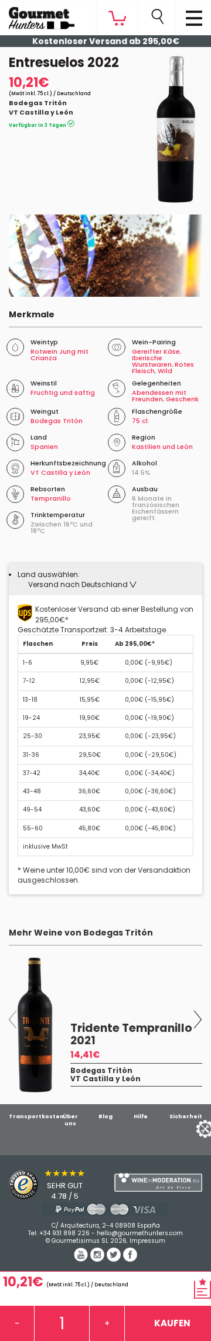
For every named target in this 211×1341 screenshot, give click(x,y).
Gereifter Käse (156, 351)
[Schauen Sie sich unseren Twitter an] (115, 1259)
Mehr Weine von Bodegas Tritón (81, 932)
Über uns (70, 1120)
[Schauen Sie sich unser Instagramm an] (98, 1259)
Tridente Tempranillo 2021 (131, 1034)
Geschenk (182, 399)
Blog (105, 1116)
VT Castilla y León (41, 112)
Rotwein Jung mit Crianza (59, 355)
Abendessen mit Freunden (159, 396)
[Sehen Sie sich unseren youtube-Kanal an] (82, 1259)
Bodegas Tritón (38, 103)
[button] (82, 584)
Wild (165, 371)
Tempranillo (50, 498)
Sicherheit (185, 1116)
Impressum (147, 1240)
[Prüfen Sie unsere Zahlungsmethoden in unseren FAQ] (105, 1209)
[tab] (105, 579)
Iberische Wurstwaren (152, 361)
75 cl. (140, 420)
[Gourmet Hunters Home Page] (37, 15)
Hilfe (141, 1116)
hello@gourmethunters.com (140, 1233)
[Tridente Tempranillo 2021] (35, 1024)
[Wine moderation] (158, 1182)
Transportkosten (36, 1116)
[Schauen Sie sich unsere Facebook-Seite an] (130, 1259)
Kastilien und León (162, 446)
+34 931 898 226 (64, 1233)
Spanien (44, 446)
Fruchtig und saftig (62, 392)
